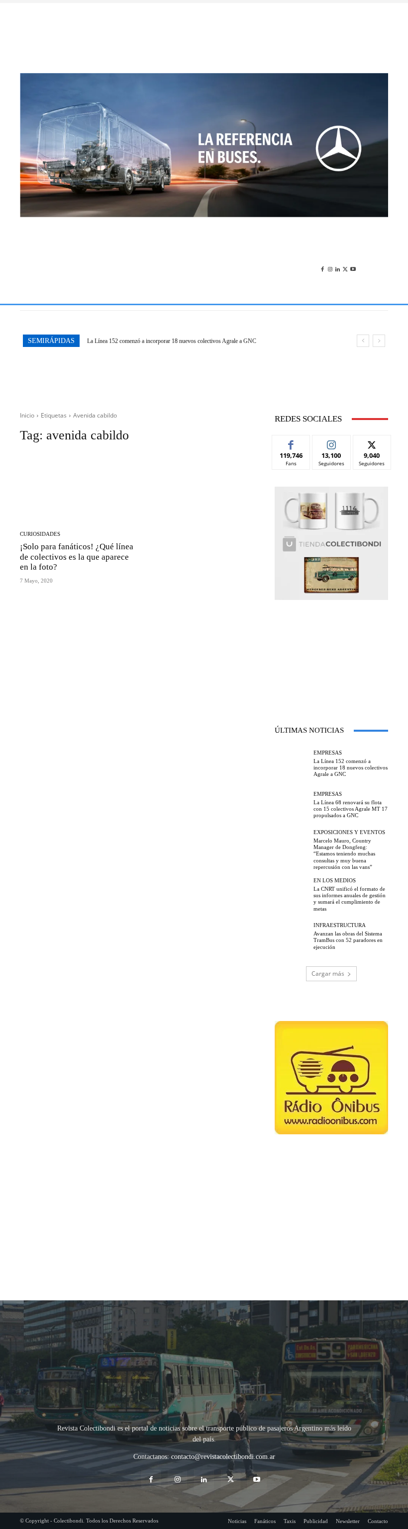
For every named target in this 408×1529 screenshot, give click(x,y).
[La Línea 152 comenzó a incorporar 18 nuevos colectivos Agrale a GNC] (291, 763)
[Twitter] (345, 267)
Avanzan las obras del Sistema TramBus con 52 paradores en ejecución (348, 940)
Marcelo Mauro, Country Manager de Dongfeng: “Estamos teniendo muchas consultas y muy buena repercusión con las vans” (344, 854)
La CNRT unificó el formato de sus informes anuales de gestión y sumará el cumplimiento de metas (349, 899)
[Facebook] (322, 267)
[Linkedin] (337, 267)
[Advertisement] (204, 37)
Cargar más (327, 973)
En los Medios (334, 880)
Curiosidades (40, 534)
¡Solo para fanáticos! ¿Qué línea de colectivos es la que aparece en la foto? (76, 557)
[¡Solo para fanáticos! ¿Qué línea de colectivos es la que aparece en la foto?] (78, 488)
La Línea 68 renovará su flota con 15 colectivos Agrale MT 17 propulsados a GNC (192, 341)
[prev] (363, 341)
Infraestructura (339, 925)
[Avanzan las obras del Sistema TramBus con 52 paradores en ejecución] (291, 936)
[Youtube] (353, 267)
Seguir (331, 442)
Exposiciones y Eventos (349, 832)
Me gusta (291, 442)
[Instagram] (330, 267)
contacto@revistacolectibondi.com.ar (223, 1456)
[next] (379, 341)
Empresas (327, 753)
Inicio (27, 415)
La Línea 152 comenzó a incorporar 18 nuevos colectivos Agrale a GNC (350, 767)
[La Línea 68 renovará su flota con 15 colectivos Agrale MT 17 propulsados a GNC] (291, 805)
